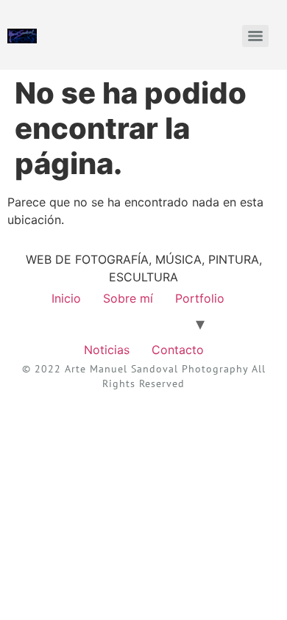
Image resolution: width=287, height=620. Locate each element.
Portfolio (199, 298)
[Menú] (255, 36)
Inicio (66, 298)
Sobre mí (128, 298)
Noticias (107, 349)
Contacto (178, 349)
